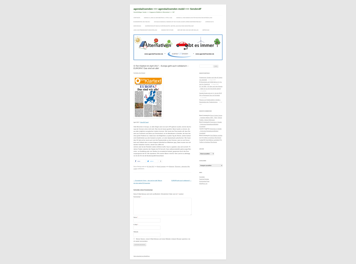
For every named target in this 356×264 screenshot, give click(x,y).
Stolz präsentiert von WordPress (142, 256)
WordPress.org (203, 183)
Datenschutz (209, 21)
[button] (140, 161)
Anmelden (202, 177)
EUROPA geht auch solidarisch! (181, 180)
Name (136, 217)
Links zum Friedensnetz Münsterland (145, 30)
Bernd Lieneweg (161, 166)
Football (201, 140)
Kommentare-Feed (204, 181)
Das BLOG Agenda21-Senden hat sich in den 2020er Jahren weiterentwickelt (177, 21)
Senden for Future (167, 30)
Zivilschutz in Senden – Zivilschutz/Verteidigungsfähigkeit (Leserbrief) (210, 124)
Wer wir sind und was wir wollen (187, 30)
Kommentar (137, 197)
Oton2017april (144, 122)
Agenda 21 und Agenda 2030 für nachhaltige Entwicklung (194, 17)
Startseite (137, 17)
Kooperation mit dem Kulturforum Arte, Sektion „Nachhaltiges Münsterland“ (169, 26)
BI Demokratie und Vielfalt (142, 21)
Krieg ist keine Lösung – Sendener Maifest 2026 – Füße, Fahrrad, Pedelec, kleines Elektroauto (210, 118)
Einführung (137, 26)
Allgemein (171, 166)
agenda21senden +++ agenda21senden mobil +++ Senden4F (167, 9)
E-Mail (136, 224)
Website (136, 232)
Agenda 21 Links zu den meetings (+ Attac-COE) (158, 17)
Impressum (205, 30)
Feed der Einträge (204, 179)
